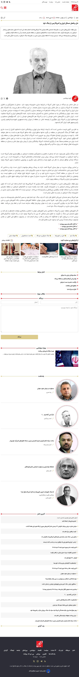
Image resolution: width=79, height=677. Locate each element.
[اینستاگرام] (4, 2)
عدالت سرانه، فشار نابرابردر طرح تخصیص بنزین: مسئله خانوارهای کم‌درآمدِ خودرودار (32, 441)
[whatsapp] (2, 98)
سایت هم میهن (40, 666)
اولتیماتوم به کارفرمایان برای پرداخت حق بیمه (64, 563)
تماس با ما (57, 2)
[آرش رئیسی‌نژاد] (66, 442)
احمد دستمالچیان (26, 236)
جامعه (18, 650)
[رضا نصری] (66, 390)
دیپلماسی (70, 17)
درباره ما (51, 2)
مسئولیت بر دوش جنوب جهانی (45, 388)
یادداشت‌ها (52, 654)
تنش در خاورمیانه (59, 236)
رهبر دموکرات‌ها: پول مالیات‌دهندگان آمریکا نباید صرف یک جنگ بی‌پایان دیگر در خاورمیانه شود (53, 610)
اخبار (73, 650)
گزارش (6, 650)
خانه (77, 18)
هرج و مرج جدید (71, 289)
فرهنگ (12, 650)
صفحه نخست (65, 2)
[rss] (9, 2)
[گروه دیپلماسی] (75, 99)
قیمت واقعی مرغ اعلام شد (69, 532)
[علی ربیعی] (66, 468)
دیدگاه (19, 337)
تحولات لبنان (12, 236)
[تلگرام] (7, 2)
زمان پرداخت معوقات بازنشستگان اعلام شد (65, 616)
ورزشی (38, 654)
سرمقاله (68, 650)
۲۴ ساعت (54, 650)
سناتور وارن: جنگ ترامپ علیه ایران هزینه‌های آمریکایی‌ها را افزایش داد (59, 537)
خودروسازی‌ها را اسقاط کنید (69, 521)
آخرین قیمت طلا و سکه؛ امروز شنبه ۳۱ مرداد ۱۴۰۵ (64, 568)
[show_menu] (5, 7)
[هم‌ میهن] (39, 644)
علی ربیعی (48, 471)
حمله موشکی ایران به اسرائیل (68, 275)
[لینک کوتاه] (4, 17)
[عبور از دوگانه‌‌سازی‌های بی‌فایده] (66, 358)
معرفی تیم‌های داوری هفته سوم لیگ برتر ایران (64, 605)
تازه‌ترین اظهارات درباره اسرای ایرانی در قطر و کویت (63, 553)
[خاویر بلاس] (66, 495)
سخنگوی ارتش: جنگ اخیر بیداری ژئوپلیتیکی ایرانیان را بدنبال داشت (59, 584)
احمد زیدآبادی (47, 419)
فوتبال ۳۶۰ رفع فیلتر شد (70, 558)
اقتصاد (40, 650)
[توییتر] (2, 2)
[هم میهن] (75, 8)
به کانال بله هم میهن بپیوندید (69, 226)
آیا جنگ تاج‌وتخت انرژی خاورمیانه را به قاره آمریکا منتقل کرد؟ (37, 492)
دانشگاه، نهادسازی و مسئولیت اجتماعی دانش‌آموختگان (39, 467)
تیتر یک (61, 650)
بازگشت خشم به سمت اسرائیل (68, 282)
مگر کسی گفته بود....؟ (48, 415)
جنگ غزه (72, 236)
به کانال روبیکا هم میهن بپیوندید (68, 229)
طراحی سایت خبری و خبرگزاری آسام (37, 671)
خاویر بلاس (48, 498)
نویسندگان (45, 2)
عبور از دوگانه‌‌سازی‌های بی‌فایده (46, 351)
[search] (2, 8)
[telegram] (7, 98)
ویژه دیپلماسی (41, 348)
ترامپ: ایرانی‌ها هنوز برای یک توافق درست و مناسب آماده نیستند (59, 542)
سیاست (46, 650)
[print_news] (2, 18)
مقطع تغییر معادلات (71, 286)
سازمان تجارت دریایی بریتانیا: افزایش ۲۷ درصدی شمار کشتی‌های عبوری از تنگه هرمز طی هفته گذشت (51, 526)
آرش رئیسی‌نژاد (47, 445)
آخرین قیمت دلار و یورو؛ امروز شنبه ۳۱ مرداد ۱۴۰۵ (64, 547)
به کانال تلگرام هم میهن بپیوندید (68, 224)
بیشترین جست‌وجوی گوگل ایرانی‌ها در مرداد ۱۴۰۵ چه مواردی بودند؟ (60, 589)
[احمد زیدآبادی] (66, 416)
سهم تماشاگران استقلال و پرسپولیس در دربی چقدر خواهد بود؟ (61, 579)
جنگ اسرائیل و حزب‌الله (43, 236)
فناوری (45, 654)
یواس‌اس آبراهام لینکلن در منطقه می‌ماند (65, 279)
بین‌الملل (25, 650)
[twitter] (4, 98)
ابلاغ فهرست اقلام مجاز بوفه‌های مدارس (66, 600)
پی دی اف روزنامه (28, 654)
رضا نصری (48, 392)
